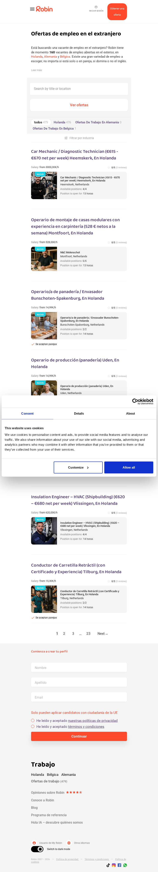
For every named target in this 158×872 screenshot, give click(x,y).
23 (88, 633)
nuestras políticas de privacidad (93, 721)
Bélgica (65, 56)
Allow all (129, 467)
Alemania (50, 56)
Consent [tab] (27, 413)
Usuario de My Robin (47, 843)
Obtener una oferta (117, 11)
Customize (76, 467)
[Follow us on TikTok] (109, 866)
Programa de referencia (49, 815)
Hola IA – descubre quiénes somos (57, 822)
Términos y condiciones (97, 859)
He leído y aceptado (77, 721)
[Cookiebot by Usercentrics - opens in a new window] (135, 402)
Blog (34, 808)
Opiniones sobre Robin (56, 793)
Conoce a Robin (42, 800)
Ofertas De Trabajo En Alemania (98, 122)
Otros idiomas (78, 843)
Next (103, 633)
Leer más (36, 70)
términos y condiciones (86, 727)
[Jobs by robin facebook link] (119, 865)
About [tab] (130, 413)
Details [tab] (79, 413)
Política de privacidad (67, 859)
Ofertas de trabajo (49, 781)
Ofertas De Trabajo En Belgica (54, 128)
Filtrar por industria (79, 138)
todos (41, 122)
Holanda (37, 56)
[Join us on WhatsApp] (124, 866)
